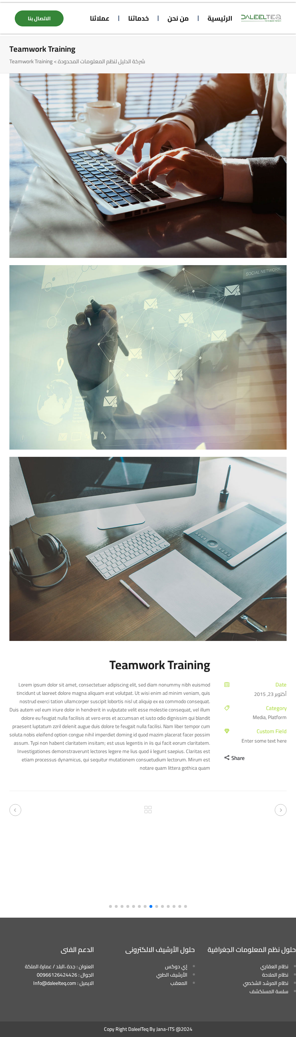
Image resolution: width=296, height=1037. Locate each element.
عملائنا (99, 18)
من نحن (178, 18)
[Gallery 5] (148, 357)
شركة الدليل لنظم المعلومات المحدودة (101, 61)
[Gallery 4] (148, 165)
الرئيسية (220, 18)
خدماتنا (138, 18)
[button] (185, 906)
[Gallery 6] (148, 549)
